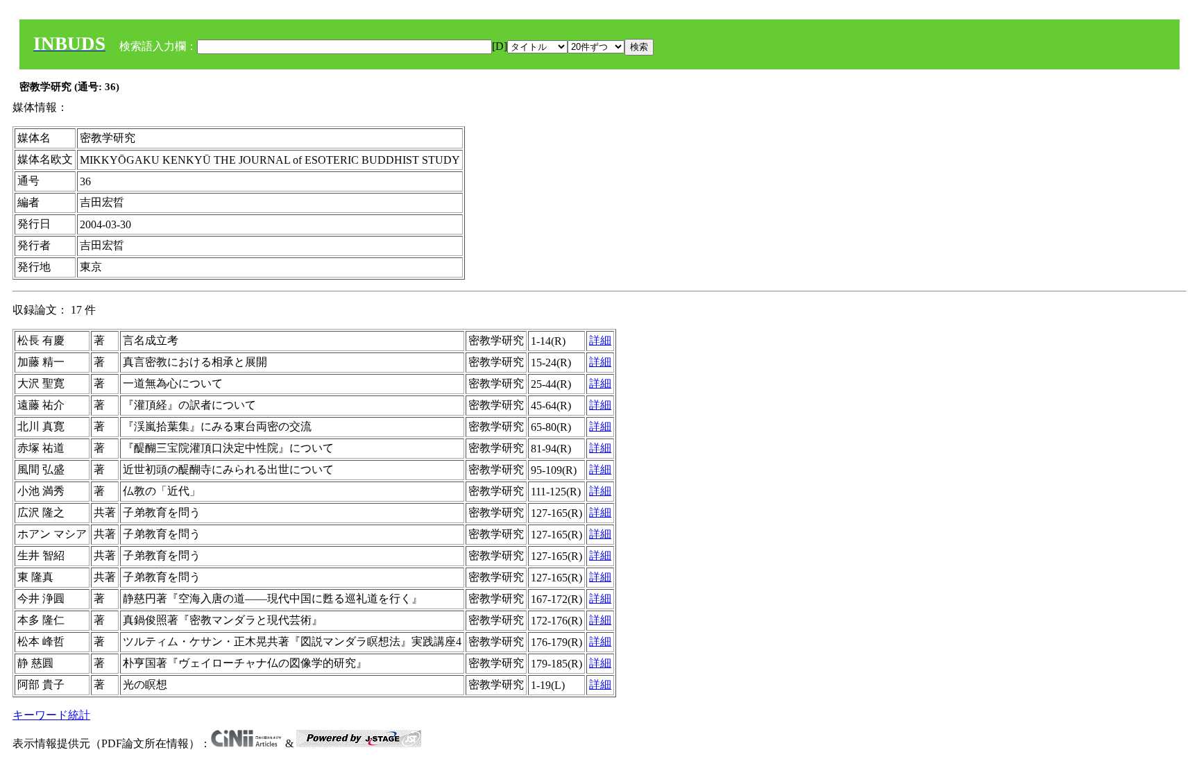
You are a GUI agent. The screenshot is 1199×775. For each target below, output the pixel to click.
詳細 (600, 340)
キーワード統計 (51, 715)
